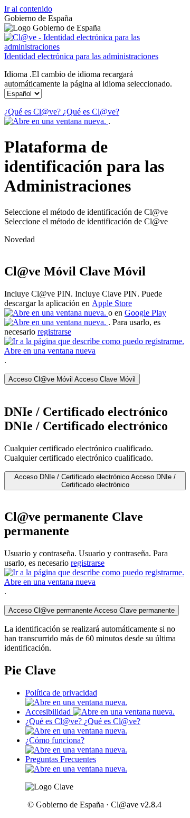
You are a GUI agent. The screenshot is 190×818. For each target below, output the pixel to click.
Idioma (88, 79)
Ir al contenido (28, 8)
